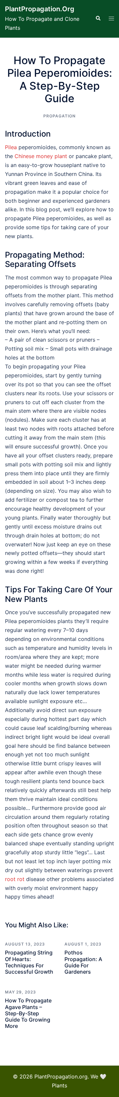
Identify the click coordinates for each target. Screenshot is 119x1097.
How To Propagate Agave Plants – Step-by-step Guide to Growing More (28, 1013)
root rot (14, 879)
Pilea (11, 147)
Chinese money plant (41, 156)
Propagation (59, 115)
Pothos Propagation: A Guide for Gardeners (83, 962)
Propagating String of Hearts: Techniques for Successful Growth (29, 962)
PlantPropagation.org (39, 9)
